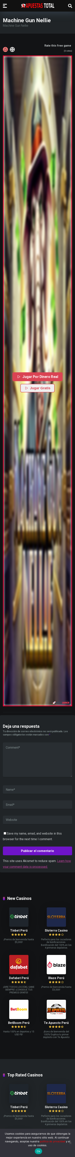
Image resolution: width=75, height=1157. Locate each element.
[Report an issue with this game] (5, 49)
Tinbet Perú (19, 930)
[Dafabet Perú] (18, 973)
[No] (70, 1143)
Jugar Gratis (40, 388)
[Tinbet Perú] (18, 925)
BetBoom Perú (18, 1023)
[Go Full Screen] (12, 49)
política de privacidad (52, 1141)
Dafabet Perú (19, 978)
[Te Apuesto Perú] (56, 1018)
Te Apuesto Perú (56, 1023)
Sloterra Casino (56, 930)
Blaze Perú (56, 978)
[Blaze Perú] (56, 973)
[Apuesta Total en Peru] (37, 5)
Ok (38, 1151)
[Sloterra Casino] (56, 925)
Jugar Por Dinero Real (40, 377)
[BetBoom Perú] (18, 1018)
